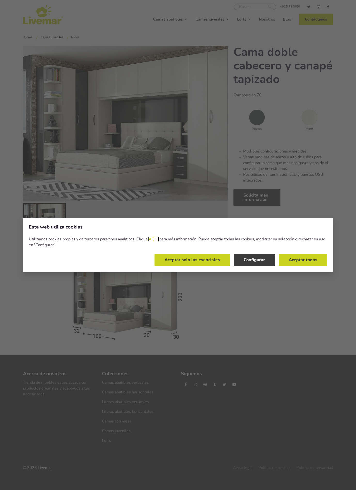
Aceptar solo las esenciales (192, 260)
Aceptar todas (303, 260)
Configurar (254, 260)
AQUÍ (153, 239)
